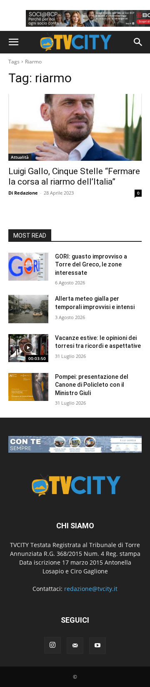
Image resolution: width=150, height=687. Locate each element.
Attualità (20, 157)
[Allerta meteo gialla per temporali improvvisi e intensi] (28, 309)
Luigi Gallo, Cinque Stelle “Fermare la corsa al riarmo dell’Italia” (74, 176)
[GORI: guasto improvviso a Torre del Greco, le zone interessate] (28, 267)
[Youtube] (97, 645)
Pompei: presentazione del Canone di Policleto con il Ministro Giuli (91, 384)
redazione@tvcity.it (91, 589)
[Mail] (75, 645)
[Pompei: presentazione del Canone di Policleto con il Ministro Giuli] (28, 387)
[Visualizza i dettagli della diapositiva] (75, 444)
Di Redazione (23, 193)
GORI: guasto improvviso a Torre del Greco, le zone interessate (91, 264)
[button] (13, 42)
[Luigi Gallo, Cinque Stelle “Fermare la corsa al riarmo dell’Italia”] (75, 127)
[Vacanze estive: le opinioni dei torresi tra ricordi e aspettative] (28, 348)
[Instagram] (52, 645)
